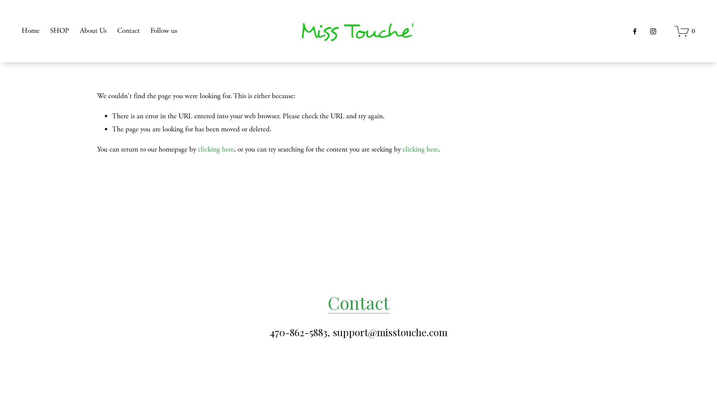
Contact (128, 30)
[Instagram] (653, 31)
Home (31, 30)
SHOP (59, 30)
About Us (93, 30)
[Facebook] (635, 31)
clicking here (216, 149)
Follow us (163, 30)
